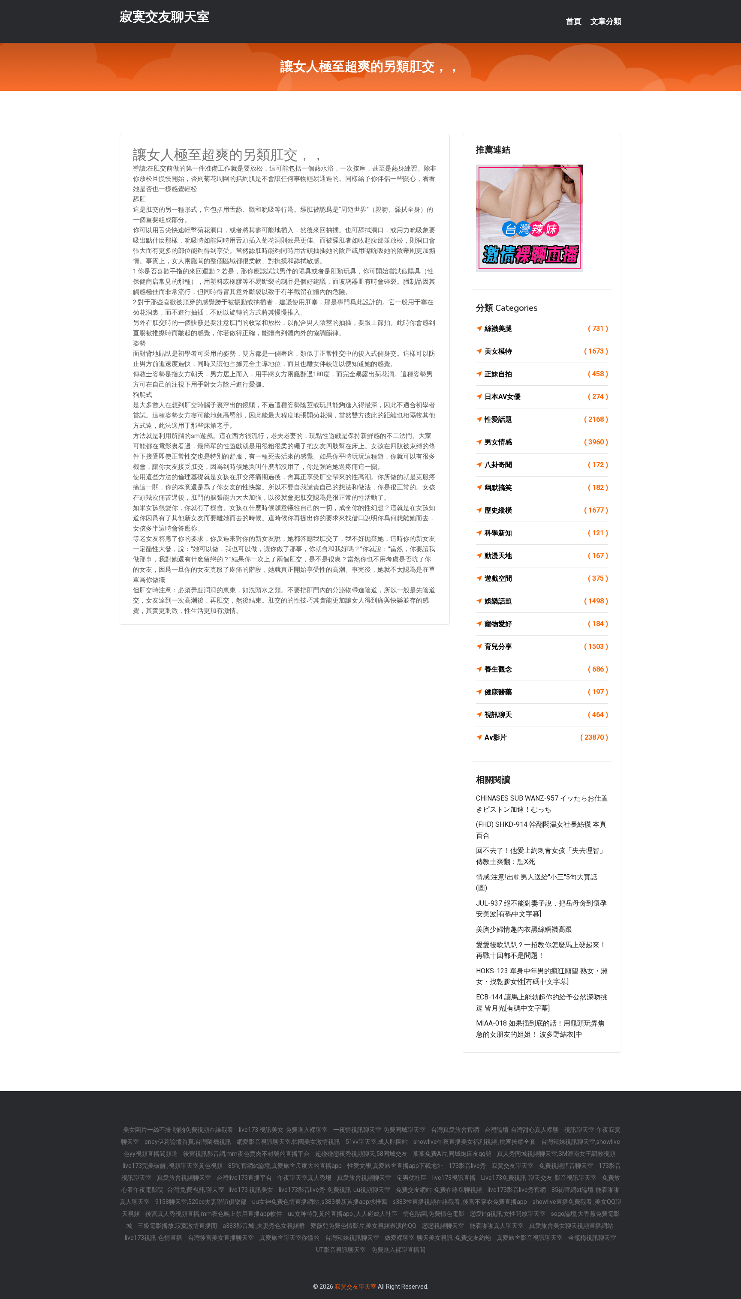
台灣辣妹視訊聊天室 (352, 1237)
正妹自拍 (546, 374)
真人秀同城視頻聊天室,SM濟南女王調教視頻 (556, 1153)
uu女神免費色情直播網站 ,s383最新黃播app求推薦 (320, 1201)
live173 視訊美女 (251, 1189)
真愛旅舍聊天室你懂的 (290, 1237)
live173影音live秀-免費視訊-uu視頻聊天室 (335, 1189)
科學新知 (546, 533)
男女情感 (546, 442)
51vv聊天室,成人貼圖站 (377, 1141)
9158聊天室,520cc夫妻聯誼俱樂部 (201, 1201)
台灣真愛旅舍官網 (455, 1129)
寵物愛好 (546, 624)
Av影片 (546, 737)
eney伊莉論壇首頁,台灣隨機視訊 (188, 1141)
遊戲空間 (546, 578)
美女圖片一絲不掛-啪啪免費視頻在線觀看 (179, 1129)
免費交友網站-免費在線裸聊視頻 (439, 1189)
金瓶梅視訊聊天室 (592, 1237)
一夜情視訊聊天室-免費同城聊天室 (380, 1129)
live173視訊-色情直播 (154, 1237)
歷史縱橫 (546, 510)
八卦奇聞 (546, 465)
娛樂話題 (546, 601)
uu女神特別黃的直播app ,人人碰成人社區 (343, 1213)
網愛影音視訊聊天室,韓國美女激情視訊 (289, 1141)
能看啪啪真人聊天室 (497, 1225)
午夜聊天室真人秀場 (305, 1177)
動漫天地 (546, 556)
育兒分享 (546, 646)
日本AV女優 (546, 397)
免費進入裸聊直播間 (398, 1249)
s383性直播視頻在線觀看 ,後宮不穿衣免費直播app (460, 1201)
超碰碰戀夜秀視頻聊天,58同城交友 (362, 1153)
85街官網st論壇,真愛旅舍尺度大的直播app (285, 1165)
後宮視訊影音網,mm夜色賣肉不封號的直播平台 (247, 1153)
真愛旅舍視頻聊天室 (184, 1177)
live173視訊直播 (454, 1177)
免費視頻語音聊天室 (566, 1165)
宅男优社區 (412, 1177)
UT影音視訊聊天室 (341, 1249)
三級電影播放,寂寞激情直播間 (178, 1225)
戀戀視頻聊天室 (443, 1225)
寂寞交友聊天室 (165, 16)
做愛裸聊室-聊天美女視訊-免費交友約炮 (438, 1237)
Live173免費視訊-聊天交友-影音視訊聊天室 (539, 1177)
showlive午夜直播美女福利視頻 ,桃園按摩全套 (475, 1141)
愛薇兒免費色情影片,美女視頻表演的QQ (364, 1225)
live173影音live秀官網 (517, 1189)
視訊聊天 (546, 715)
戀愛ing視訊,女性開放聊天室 (508, 1213)
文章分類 (605, 21)
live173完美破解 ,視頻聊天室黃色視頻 (173, 1165)
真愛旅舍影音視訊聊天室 (530, 1237)
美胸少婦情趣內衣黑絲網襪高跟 (524, 929)
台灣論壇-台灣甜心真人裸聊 (522, 1129)
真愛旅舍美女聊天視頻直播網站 (571, 1225)
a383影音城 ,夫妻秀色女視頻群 (264, 1225)
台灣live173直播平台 (245, 1177)
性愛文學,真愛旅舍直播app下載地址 (395, 1165)
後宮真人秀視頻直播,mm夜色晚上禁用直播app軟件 (214, 1213)
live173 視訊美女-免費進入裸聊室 (284, 1129)
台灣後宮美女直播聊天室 (221, 1237)
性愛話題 (546, 419)
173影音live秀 (468, 1165)
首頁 (573, 21)
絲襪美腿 (546, 328)
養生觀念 (546, 669)
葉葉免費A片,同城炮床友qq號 (453, 1153)
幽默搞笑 (546, 487)
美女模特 (546, 351)
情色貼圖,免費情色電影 (434, 1213)
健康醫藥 (546, 692)
